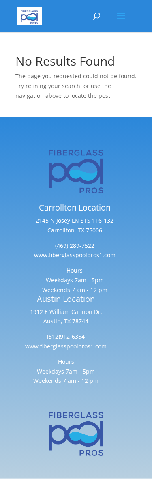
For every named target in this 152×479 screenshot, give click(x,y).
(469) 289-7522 (74, 245)
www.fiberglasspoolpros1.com (75, 255)
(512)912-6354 (66, 336)
